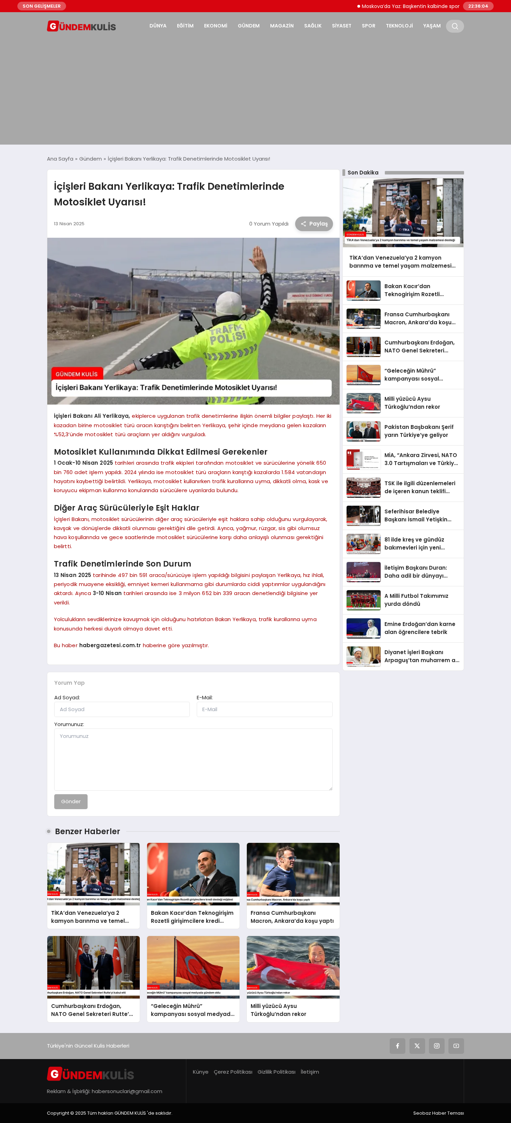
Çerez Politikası (233, 1071)
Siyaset (341, 25)
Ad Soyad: (67, 697)
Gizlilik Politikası (276, 1071)
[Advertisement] (255, 89)
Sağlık (313, 25)
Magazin (282, 25)
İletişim (310, 1071)
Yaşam (432, 25)
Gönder (71, 801)
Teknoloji (399, 25)
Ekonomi (215, 25)
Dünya (158, 25)
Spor (368, 25)
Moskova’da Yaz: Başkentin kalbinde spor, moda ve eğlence (406, 6)
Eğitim (185, 25)
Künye (201, 1071)
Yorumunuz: (69, 724)
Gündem (249, 25)
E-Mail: (205, 697)
